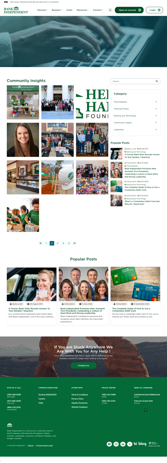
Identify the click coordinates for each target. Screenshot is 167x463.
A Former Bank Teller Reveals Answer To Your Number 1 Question (29, 309)
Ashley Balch (131, 163)
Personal (41, 10)
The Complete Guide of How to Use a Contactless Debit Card (131, 309)
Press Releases (120, 102)
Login (153, 10)
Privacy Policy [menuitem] (77, 398)
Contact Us (83, 365)
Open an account (127, 10)
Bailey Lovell (131, 149)
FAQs (41, 403)
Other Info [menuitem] (77, 388)
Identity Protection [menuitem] (79, 403)
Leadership (119, 129)
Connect (97, 10)
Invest (69, 10)
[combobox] (135, 81)
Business (56, 10)
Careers (42, 398)
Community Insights (123, 122)
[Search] (157, 81)
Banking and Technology (125, 115)
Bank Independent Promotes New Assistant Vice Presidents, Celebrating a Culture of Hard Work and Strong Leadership (82, 311)
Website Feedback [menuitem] (79, 407)
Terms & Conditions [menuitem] (79, 394)
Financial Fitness (121, 109)
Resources (82, 10)
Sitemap (30, 446)
